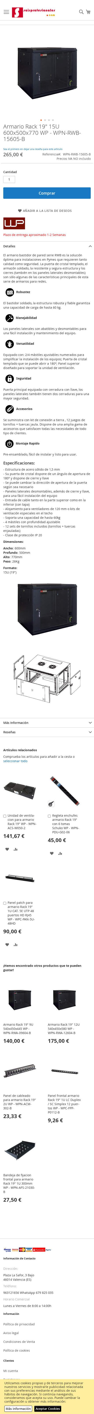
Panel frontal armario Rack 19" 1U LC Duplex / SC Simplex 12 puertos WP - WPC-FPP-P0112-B (64, 1104)
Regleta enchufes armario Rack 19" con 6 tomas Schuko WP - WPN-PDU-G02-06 (65, 823)
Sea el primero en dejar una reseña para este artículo (33, 149)
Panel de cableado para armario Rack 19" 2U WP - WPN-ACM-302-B (19, 1102)
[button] (41, 120)
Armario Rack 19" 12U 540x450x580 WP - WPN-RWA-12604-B (64, 1028)
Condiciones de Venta (19, 1342)
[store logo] (34, 12)
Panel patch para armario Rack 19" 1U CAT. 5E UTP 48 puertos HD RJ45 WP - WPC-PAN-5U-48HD (21, 912)
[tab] (47, 246)
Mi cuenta (10, 1371)
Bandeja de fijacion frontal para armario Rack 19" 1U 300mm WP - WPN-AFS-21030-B (19, 1183)
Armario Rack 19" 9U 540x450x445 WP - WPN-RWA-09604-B (18, 1028)
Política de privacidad (19, 1324)
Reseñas (9, 732)
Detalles (9, 246)
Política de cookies (16, 1350)
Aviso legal (11, 1333)
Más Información (15, 723)
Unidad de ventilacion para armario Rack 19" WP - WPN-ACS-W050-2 (22, 821)
